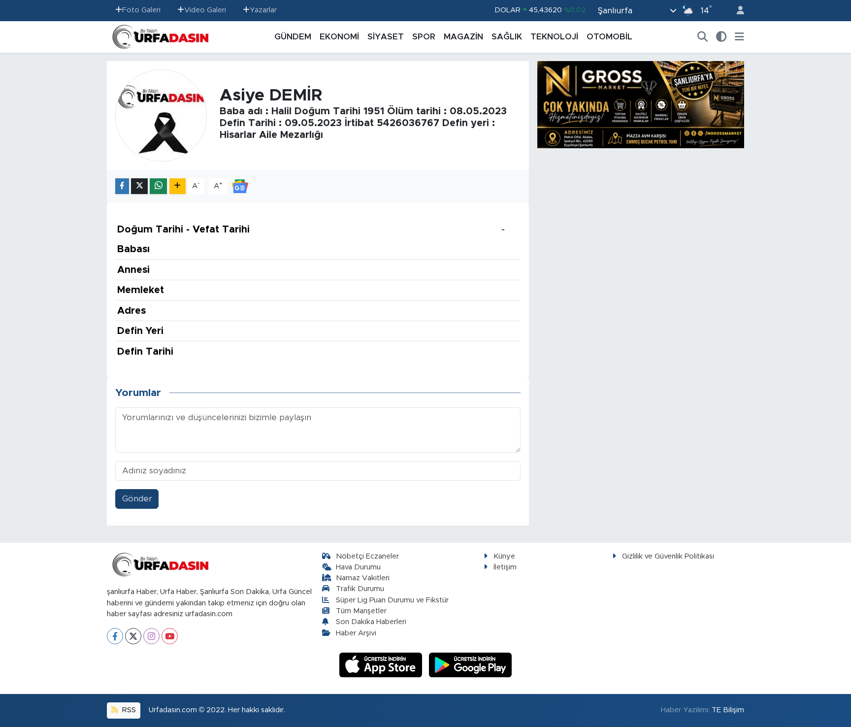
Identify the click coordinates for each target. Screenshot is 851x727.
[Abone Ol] (239, 185)
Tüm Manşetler (361, 611)
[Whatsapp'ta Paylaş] (158, 186)
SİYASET (385, 37)
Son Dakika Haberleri (371, 622)
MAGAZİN (463, 37)
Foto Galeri (141, 10)
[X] (133, 636)
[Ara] (702, 37)
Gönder (137, 499)
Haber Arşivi (356, 633)
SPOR (423, 37)
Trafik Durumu (360, 589)
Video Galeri (205, 10)
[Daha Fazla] (177, 186)
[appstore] (382, 665)
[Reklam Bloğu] (640, 104)
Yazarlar (263, 10)
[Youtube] (170, 636)
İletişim (505, 567)
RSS (128, 710)
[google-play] (470, 665)
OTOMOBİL (609, 37)
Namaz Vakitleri (363, 578)
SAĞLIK (506, 37)
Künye (504, 556)
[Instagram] (151, 636)
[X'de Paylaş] (139, 186)
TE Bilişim (728, 710)
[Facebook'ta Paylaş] (122, 186)
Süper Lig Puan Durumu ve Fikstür (392, 600)
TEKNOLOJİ (554, 37)
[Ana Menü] (739, 37)
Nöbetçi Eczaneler (367, 556)
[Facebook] (115, 636)
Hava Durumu (358, 567)
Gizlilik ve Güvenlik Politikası (668, 556)
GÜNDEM (292, 37)
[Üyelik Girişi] (736, 10)
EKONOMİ (339, 37)
